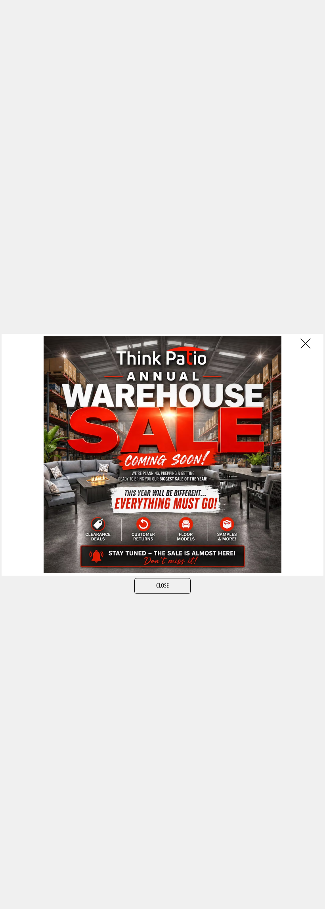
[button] (306, 343)
